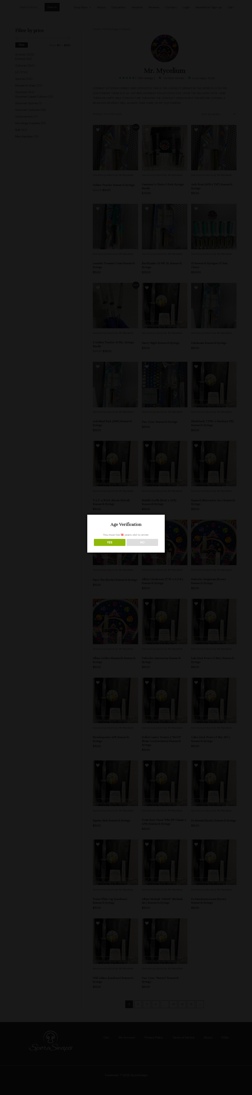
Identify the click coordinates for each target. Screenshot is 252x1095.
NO (142, 542)
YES (109, 542)
